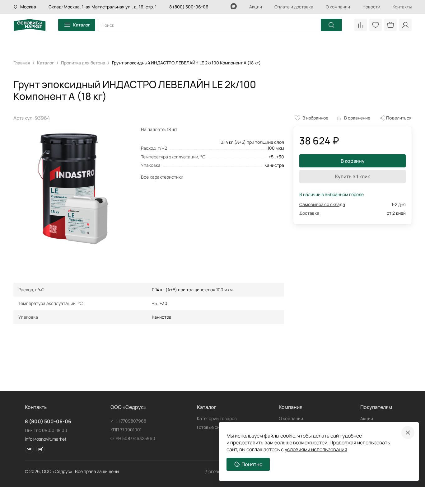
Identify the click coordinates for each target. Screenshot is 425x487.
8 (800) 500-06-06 (188, 7)
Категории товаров (217, 418)
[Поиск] (331, 25)
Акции (255, 7)
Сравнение (360, 25)
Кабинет (405, 25)
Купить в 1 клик (352, 176)
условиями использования (316, 449)
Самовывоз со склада (322, 204)
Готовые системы (215, 427)
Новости (371, 7)
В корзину (353, 160)
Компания (290, 407)
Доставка (309, 213)
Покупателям (376, 407)
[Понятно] (407, 432)
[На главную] (29, 25)
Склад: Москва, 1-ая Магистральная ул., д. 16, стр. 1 (103, 7)
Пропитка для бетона (83, 63)
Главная (21, 63)
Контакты (402, 7)
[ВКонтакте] (29, 449)
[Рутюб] (40, 449)
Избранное (375, 25)
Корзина (390, 25)
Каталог (81, 25)
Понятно (252, 464)
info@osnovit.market (46, 439)
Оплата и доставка (293, 7)
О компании (338, 7)
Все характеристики (162, 177)
